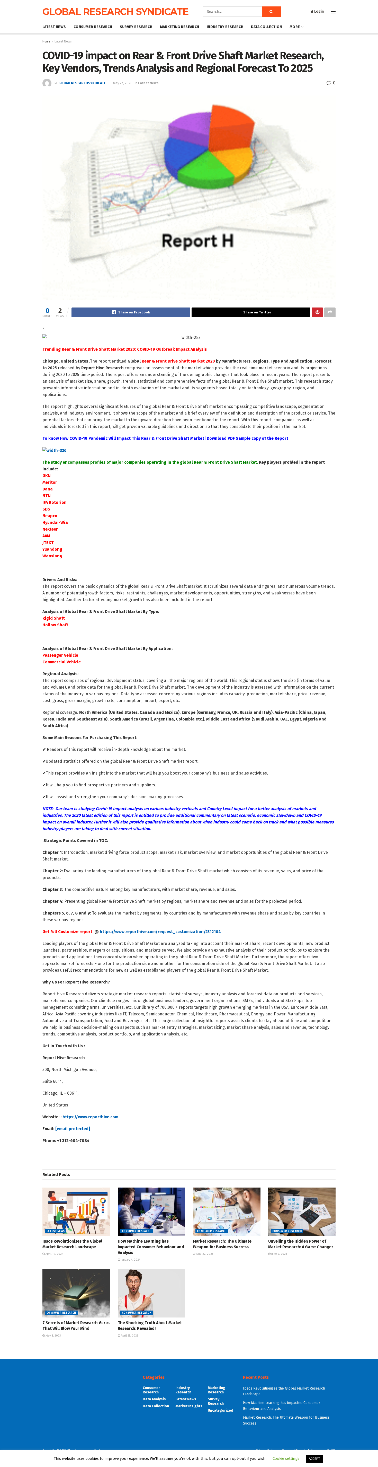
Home (46, 41)
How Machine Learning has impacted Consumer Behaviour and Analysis (151, 1247)
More (295, 27)
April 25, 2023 (129, 1335)
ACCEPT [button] (314, 1459)
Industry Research (225, 27)
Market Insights (188, 1406)
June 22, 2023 (204, 1253)
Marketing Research (179, 27)
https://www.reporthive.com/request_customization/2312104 (160, 931)
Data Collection (266, 27)
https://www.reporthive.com (90, 1116)
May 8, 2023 (53, 1335)
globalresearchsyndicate (82, 83)
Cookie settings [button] (286, 1458)
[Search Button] (271, 11)
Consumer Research (93, 27)
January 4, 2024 (130, 1259)
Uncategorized (220, 1410)
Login (318, 11)
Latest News (54, 27)
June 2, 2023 (279, 1253)
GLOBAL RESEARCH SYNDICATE (115, 11)
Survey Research (136, 27)
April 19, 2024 (54, 1253)
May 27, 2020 (122, 83)
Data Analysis (154, 1399)
